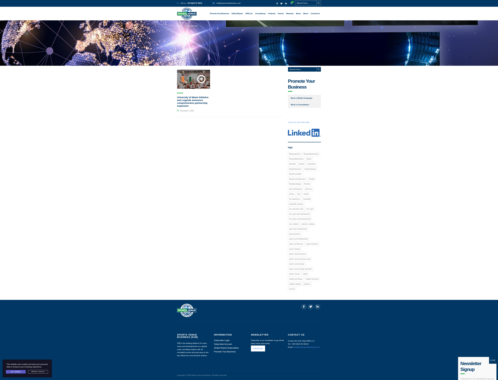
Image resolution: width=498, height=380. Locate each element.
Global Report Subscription (226, 348)
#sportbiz (292, 164)
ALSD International (295, 189)
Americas (308, 189)
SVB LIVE (292, 289)
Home (179, 26)
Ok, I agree (16, 372)
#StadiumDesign (295, 184)
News (298, 13)
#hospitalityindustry (296, 159)
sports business (312, 244)
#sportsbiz (312, 164)
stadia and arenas (295, 279)
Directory (289, 13)
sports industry (294, 249)
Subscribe (467, 373)
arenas (291, 194)
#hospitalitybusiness (311, 154)
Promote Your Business (219, 13)
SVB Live (249, 13)
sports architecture (296, 244)
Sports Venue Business (297, 254)
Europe (306, 194)
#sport (309, 159)
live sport (310, 209)
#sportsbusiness (295, 169)
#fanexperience (294, 154)
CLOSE (492, 342)
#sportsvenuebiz (295, 174)
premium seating (308, 224)
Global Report (237, 13)
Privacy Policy (38, 372)
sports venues (294, 274)
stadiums (307, 284)
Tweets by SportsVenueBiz (299, 122)
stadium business (312, 279)
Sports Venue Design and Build (300, 269)
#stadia (311, 179)
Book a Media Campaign (301, 98)
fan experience (294, 199)
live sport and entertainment (299, 214)
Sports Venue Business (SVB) (299, 259)
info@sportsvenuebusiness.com (228, 3)
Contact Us (315, 13)
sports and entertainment (298, 239)
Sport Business (294, 234)
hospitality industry (296, 204)
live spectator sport (296, 209)
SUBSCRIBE (258, 348)
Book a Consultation (300, 105)
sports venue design (296, 264)
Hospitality (307, 199)
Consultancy (260, 13)
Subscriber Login (222, 340)
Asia (298, 194)
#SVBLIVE (307, 184)
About (305, 13)
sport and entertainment (298, 229)
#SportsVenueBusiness (297, 179)
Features (271, 13)
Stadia (305, 274)
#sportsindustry (310, 169)
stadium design (294, 284)
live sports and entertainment (300, 219)
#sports (302, 164)
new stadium (294, 224)
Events (280, 13)
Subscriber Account (223, 344)
